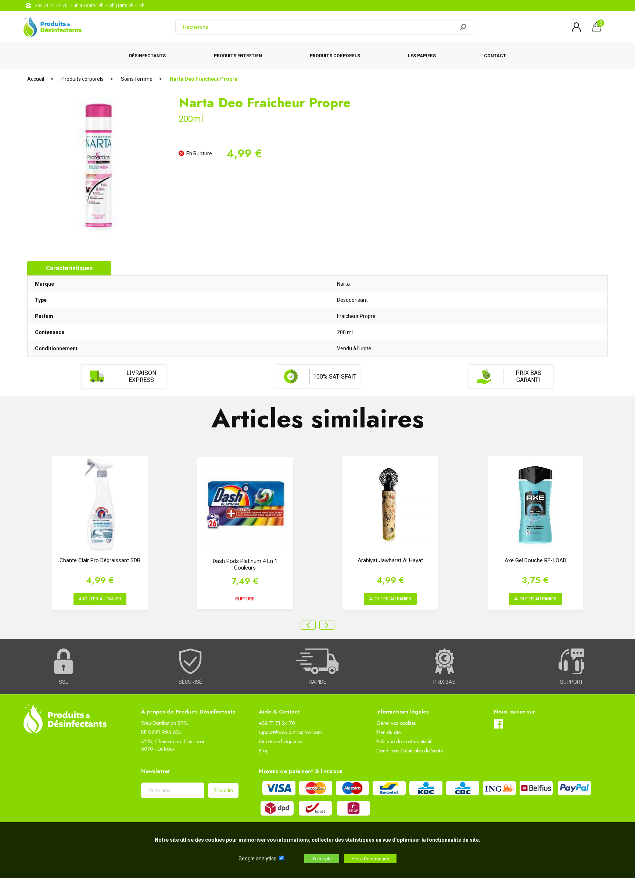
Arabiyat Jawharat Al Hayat (390, 560)
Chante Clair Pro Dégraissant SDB (100, 560)
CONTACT (495, 55)
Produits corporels (335, 55)
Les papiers (422, 55)
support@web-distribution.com (290, 732)
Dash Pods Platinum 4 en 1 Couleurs (245, 564)
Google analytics (257, 858)
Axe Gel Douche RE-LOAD (535, 560)
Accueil (35, 79)
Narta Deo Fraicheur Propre (203, 79)
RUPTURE (245, 598)
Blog (264, 750)
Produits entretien (238, 55)
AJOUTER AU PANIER (100, 598)
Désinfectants (147, 55)
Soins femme (137, 79)
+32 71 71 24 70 (51, 5)
